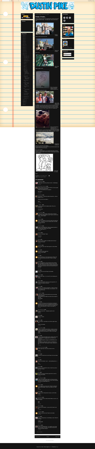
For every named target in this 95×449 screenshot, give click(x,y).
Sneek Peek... (26, 94)
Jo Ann (39, 286)
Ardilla (39, 315)
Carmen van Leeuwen (41, 347)
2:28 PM (39, 278)
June (25, 65)
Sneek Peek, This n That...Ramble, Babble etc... (26, 77)
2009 (24, 99)
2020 (24, 39)
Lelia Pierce (40, 397)
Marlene (39, 280)
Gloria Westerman (41, 309)
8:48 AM (39, 364)
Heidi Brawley (40, 181)
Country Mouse (40, 327)
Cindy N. (39, 384)
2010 (24, 54)
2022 (24, 36)
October (25, 59)
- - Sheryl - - (40, 204)
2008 (24, 101)
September (26, 60)
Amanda (39, 232)
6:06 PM (39, 325)
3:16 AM (39, 357)
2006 (24, 104)
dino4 (50, 446)
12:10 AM (39, 423)
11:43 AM (39, 395)
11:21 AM (39, 414)
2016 (24, 45)
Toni (38, 255)
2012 (24, 51)
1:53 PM (39, 259)
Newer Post (38, 436)
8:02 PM (39, 333)
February (25, 96)
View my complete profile (67, 47)
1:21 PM (39, 247)
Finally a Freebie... (26, 91)
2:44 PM (39, 299)
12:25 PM (39, 217)
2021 (24, 38)
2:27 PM (39, 272)
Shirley (39, 391)
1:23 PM (39, 429)
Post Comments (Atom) (49, 440)
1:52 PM (39, 253)
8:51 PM (39, 345)
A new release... (26, 93)
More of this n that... (26, 81)
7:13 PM (39, 382)
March (25, 69)
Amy (39, 359)
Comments (66, 55)
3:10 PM (39, 313)
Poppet (39, 366)
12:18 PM (39, 210)
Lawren (39, 320)
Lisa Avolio (40, 411)
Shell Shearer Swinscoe (42, 186)
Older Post (57, 436)
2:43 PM (39, 291)
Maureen (39, 425)
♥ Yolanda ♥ (40, 293)
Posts (65, 53)
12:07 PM (39, 202)
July (25, 63)
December (26, 56)
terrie (39, 372)
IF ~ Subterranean (26, 89)
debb (39, 270)
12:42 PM (39, 237)
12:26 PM (39, 223)
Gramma (39, 274)
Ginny (39, 301)
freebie (39, 176)
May (25, 66)
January (25, 98)
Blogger (57, 446)
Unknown (39, 219)
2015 (24, 47)
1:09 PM (39, 243)
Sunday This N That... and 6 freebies (26, 83)
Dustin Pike (41, 175)
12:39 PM (39, 230)
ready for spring (43, 176)
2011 (24, 53)
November (26, 57)
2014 (24, 48)
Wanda (39, 239)
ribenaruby (40, 245)
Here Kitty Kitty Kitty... (26, 86)
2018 (24, 42)
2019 (24, 41)
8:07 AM (39, 389)
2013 (24, 50)
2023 (24, 35)
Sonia (39, 416)
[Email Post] (49, 175)
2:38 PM (39, 284)
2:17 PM (39, 268)
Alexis (39, 335)
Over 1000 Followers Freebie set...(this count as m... (26, 72)
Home (48, 436)
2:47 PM (39, 307)
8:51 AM (39, 370)
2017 (24, 44)
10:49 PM (39, 409)
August (25, 62)
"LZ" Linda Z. (40, 212)
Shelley (39, 261)
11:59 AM (39, 184)
